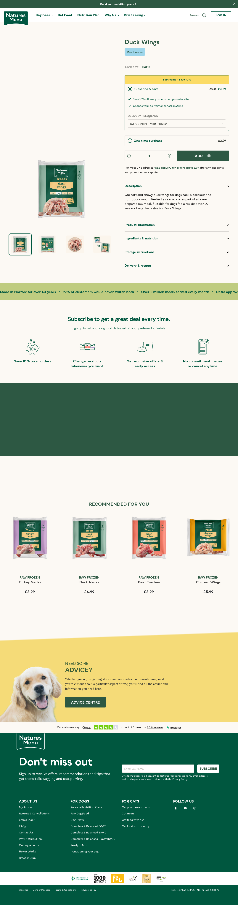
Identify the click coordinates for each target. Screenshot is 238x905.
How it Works (27, 851)
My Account (27, 807)
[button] (44, 15)
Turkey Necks (30, 582)
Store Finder (27, 819)
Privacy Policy (179, 779)
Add (199, 156)
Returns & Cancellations (34, 813)
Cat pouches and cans (135, 807)
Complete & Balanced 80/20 (88, 826)
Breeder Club (27, 857)
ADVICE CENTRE (85, 702)
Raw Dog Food (79, 813)
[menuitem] (44, 15)
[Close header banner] (232, 3)
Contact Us (26, 832)
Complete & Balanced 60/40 (88, 832)
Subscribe (208, 768)
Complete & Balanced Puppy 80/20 (92, 838)
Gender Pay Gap (42, 889)
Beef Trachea (149, 582)
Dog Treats (77, 819)
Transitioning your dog (84, 851)
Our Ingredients (29, 845)
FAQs (22, 826)
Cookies (23, 889)
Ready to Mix (78, 845)
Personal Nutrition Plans (86, 807)
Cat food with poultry (135, 826)
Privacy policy (88, 889)
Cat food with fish (133, 819)
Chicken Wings (208, 582)
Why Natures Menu (31, 838)
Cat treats (128, 813)
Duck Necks (89, 582)
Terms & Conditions (65, 889)
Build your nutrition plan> (117, 4)
